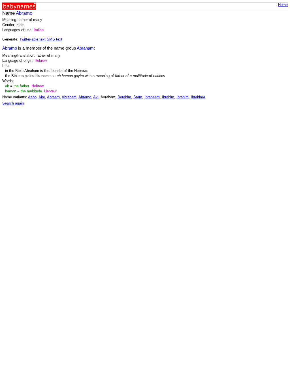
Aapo (32, 97)
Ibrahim (168, 97)
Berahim (124, 97)
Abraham (69, 97)
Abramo (84, 97)
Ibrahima (198, 97)
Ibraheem (152, 97)
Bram (137, 97)
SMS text (54, 39)
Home (283, 5)
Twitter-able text (33, 39)
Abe (42, 97)
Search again (13, 103)
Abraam (53, 97)
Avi (96, 97)
